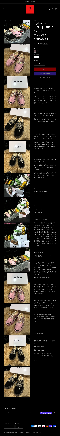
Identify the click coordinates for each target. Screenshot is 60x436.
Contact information (37, 432)
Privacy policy (21, 432)
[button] (3, 9)
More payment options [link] (45, 77)
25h (43, 57)
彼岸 (8, 432)
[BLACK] (38, 51)
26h (49, 57)
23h (37, 57)
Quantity (36, 60)
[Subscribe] (30, 413)
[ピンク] (35, 51)
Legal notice (28, 432)
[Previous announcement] (3, 1)
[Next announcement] (57, 1)
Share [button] (36, 360)
